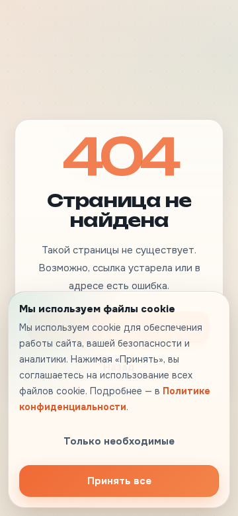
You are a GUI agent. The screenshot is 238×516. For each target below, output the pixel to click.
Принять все (119, 481)
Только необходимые (119, 441)
